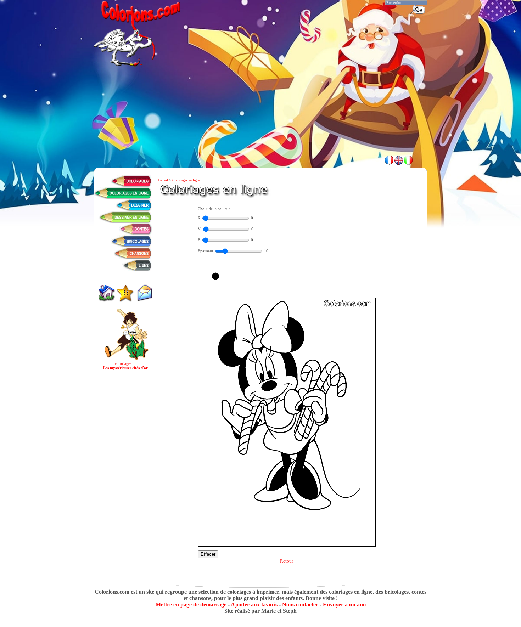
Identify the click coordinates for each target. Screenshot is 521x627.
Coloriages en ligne (186, 180)
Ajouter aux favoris (254, 604)
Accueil (163, 180)
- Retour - (287, 561)
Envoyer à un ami (344, 604)
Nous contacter (300, 604)
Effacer (208, 554)
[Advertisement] (260, 131)
